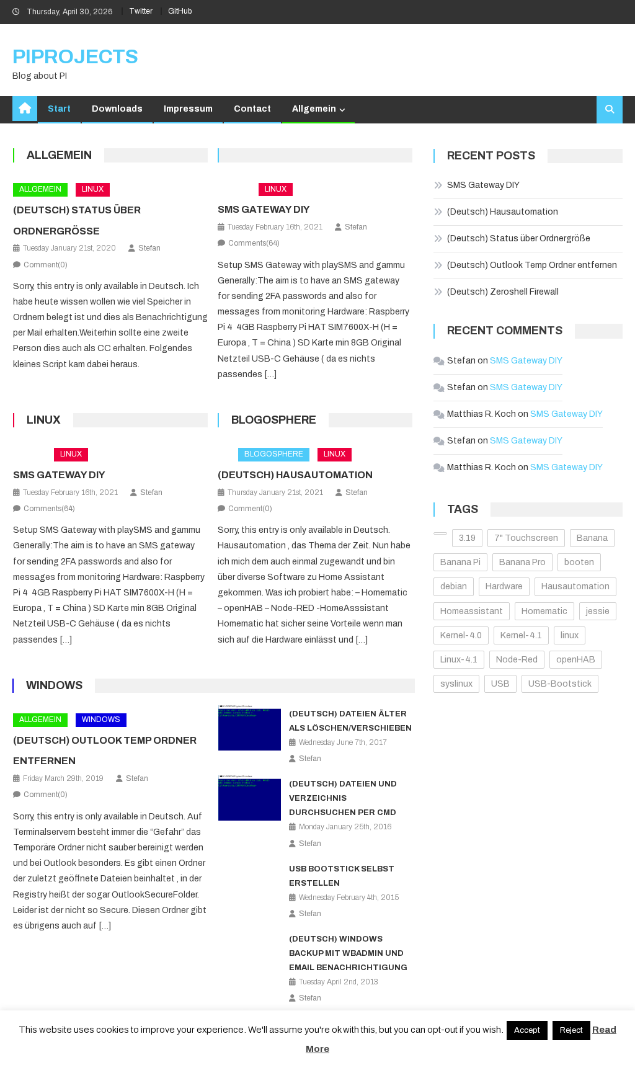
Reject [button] (571, 1030)
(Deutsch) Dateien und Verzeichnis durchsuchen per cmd (343, 798)
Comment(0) (46, 265)
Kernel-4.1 (521, 635)
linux (570, 635)
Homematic (544, 611)
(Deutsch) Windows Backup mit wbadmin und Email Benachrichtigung (348, 953)
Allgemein (314, 109)
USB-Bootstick (560, 683)
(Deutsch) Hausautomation (295, 475)
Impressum (188, 109)
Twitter (141, 11)
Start (59, 109)
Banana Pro (522, 562)
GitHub (180, 11)
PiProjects (75, 57)
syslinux (456, 683)
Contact (252, 109)
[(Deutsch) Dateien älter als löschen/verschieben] (250, 728)
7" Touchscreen (526, 538)
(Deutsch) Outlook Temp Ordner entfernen (532, 265)
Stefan (149, 248)
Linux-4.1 (458, 659)
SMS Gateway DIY (264, 209)
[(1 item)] (440, 533)
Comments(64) (254, 243)
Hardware (504, 586)
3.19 (467, 538)
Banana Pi (460, 562)
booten (579, 562)
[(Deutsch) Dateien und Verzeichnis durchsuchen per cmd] (250, 798)
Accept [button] (527, 1030)
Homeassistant (471, 611)
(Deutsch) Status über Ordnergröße (518, 238)
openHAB (575, 659)
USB (500, 683)
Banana (592, 538)
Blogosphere (273, 420)
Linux (93, 189)
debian (453, 586)
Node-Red (517, 659)
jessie (598, 611)
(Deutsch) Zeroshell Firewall (503, 291)
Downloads (117, 109)
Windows (54, 685)
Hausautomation (575, 586)
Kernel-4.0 (461, 635)
